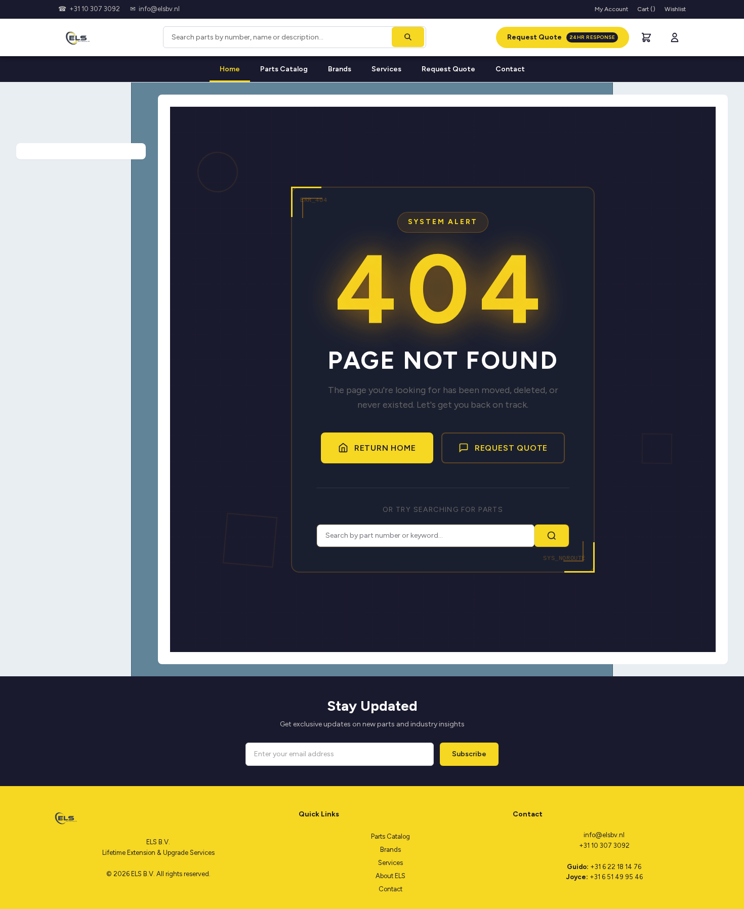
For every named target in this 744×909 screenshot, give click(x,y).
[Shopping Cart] (646, 37)
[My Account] (675, 37)
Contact (510, 69)
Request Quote (561, 37)
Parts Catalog (284, 69)
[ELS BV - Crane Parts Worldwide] (75, 37)
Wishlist (675, 9)
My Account (611, 9)
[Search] (408, 37)
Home (230, 69)
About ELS (390, 876)
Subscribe (469, 754)
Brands (339, 69)
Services (386, 69)
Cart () (646, 9)
